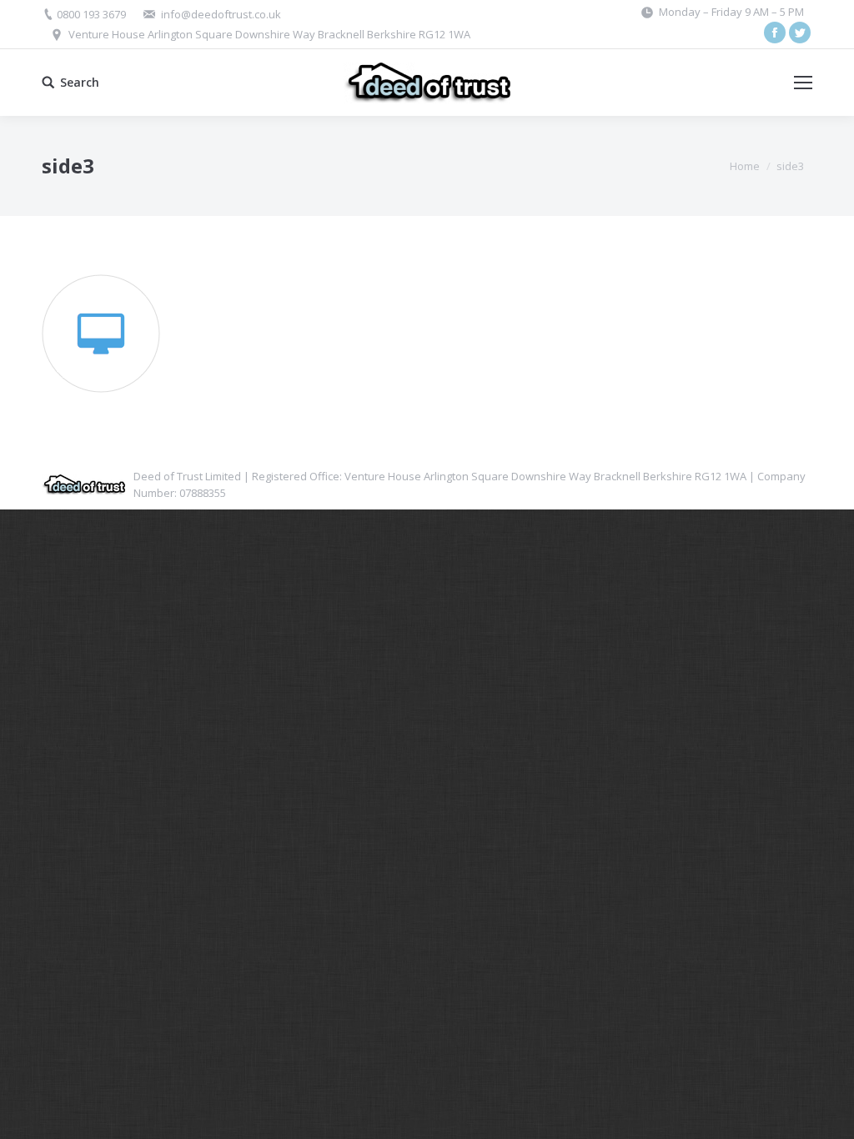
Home (745, 165)
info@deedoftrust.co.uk (221, 14)
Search (79, 82)
